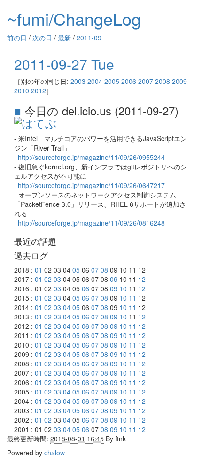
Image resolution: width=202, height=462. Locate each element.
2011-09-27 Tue (64, 64)
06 (85, 288)
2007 (145, 81)
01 (38, 269)
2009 (179, 81)
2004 (94, 81)
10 (123, 288)
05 (76, 269)
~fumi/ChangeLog (74, 18)
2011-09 (89, 37)
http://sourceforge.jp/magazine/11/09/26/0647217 (91, 185)
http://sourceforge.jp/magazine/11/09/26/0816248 (91, 222)
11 (132, 298)
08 (104, 269)
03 (57, 279)
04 (66, 307)
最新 (64, 37)
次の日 (42, 37)
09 (113, 279)
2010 (21, 90)
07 (95, 269)
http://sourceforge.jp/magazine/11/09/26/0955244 (91, 157)
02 (48, 279)
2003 (77, 81)
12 (142, 279)
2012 (38, 90)
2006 (128, 81)
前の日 (17, 37)
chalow (54, 452)
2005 (111, 81)
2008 (162, 81)
